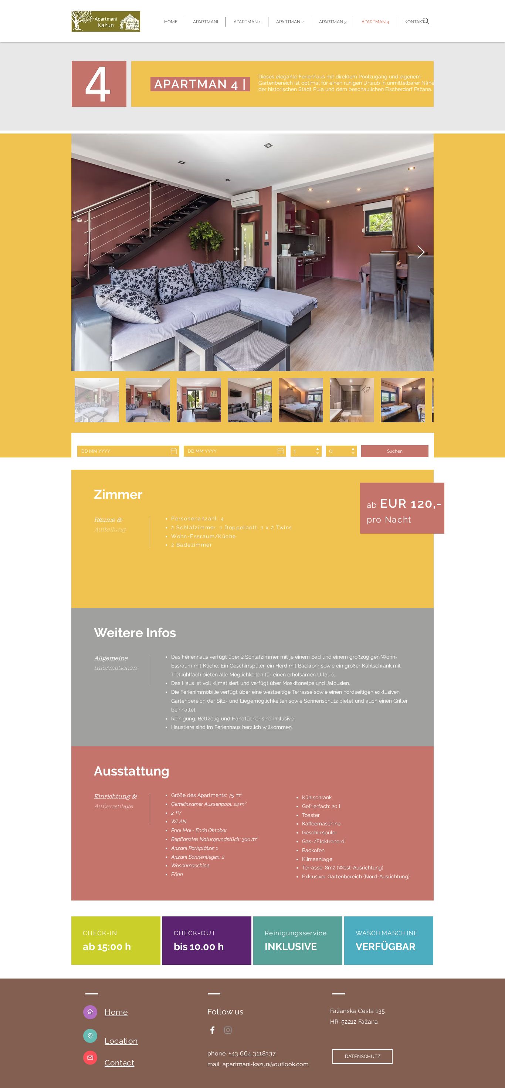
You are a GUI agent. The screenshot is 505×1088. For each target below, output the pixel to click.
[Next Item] (421, 252)
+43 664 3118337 (252, 1053)
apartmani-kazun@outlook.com (266, 1064)
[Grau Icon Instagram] (228, 1030)
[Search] (426, 21)
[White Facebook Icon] (212, 1030)
